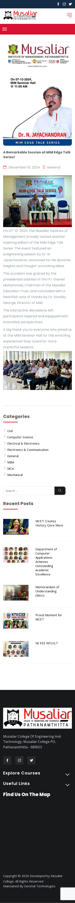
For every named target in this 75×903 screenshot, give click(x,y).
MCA (10, 468)
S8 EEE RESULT (46, 643)
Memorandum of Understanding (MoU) (47, 591)
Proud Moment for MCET (48, 617)
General (13, 456)
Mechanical (15, 475)
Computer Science (20, 437)
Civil (10, 431)
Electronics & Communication (28, 450)
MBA (10, 462)
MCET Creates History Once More (49, 523)
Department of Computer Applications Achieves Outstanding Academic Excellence (46, 561)
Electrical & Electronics (23, 443)
